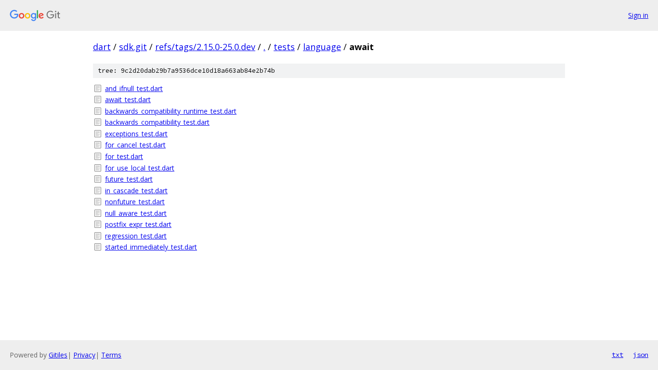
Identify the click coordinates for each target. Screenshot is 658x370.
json (640, 354)
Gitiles (58, 354)
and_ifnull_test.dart (134, 88)
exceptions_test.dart (136, 133)
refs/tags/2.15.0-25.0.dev (205, 47)
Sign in (638, 15)
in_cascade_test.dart (136, 190)
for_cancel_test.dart (135, 144)
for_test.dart (124, 156)
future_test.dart (129, 179)
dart (102, 47)
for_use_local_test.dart (139, 167)
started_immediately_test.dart (151, 246)
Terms (111, 354)
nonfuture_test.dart (135, 201)
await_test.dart (128, 99)
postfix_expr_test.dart (138, 224)
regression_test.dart (136, 235)
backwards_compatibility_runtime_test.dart (171, 111)
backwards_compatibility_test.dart (157, 122)
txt (617, 354)
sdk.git (133, 47)
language (322, 47)
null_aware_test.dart (136, 213)
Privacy (84, 354)
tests (284, 47)
